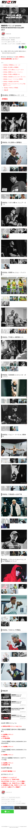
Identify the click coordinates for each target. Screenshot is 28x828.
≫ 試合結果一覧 (5, 764)
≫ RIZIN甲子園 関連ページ (8, 771)
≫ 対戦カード (5, 736)
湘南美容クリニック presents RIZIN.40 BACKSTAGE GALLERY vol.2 (12, 28)
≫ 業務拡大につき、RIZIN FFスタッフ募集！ (13, 783)
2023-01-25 (8, 33)
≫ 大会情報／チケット (7, 734)
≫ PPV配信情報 (5, 738)
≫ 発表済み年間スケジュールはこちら (11, 726)
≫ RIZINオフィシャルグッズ (9, 777)
